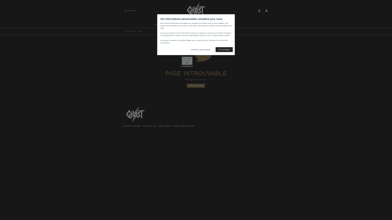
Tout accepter (224, 50)
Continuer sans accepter (200, 50)
